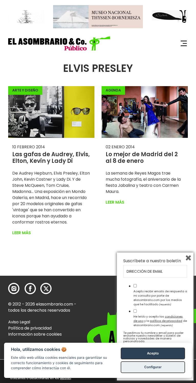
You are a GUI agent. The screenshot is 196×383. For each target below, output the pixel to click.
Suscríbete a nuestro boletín (152, 261)
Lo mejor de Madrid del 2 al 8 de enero (142, 157)
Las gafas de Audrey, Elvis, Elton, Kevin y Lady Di (51, 157)
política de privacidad (166, 321)
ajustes (65, 378)
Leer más (21, 233)
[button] (59, 43)
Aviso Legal (19, 322)
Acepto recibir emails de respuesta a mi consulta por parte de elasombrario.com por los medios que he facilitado (160, 297)
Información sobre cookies (35, 334)
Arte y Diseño (25, 90)
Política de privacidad (30, 328)
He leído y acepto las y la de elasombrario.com (160, 320)
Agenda (113, 90)
